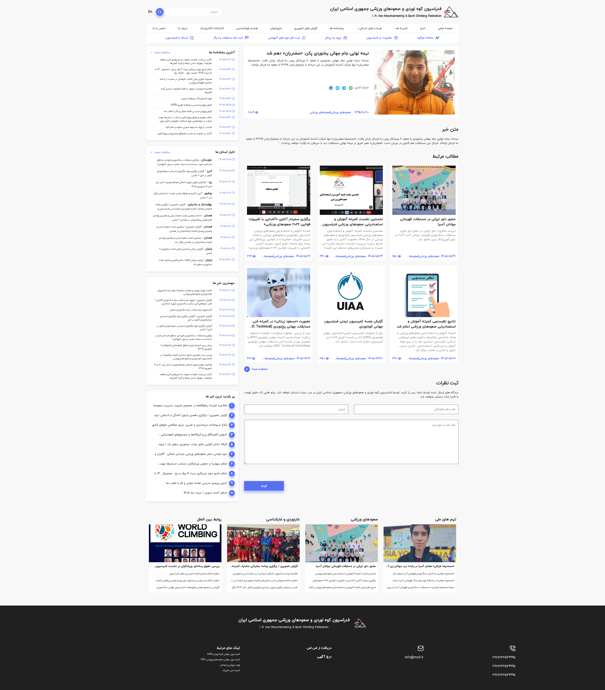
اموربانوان (276, 28)
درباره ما (182, 28)
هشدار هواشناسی (247, 28)
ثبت (264, 486)
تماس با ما (159, 28)
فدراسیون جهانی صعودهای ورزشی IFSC (220, 659)
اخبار (422, 28)
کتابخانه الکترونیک (212, 28)
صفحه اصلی (445, 28)
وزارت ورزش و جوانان (230, 665)
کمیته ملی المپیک (231, 670)
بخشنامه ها (337, 28)
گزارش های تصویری (305, 28)
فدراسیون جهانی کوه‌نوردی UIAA (223, 654)
